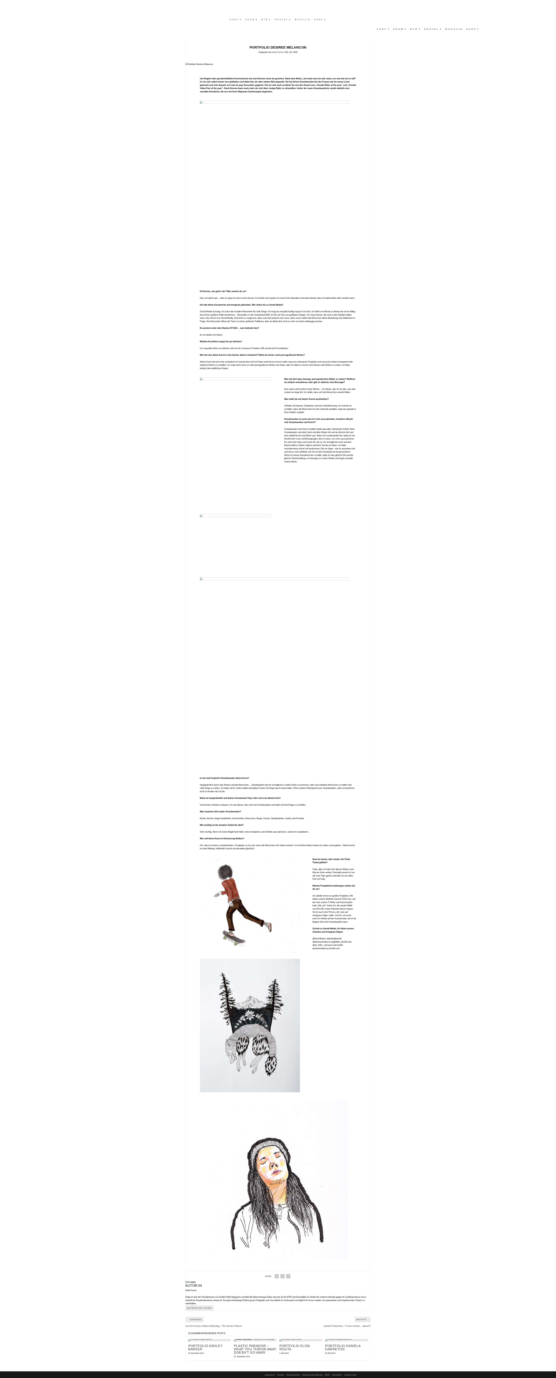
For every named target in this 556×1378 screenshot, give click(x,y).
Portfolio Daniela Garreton (343, 1347)
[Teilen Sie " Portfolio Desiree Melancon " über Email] (282, 1276)
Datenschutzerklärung (312, 1375)
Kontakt (280, 1375)
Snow (250, 20)
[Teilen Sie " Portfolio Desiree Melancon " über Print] (288, 1276)
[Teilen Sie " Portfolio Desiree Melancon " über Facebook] (277, 1276)
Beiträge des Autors (199, 1308)
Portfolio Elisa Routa (294, 1347)
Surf (234, 20)
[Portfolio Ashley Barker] (209, 1340)
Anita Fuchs (277, 52)
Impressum (270, 1375)
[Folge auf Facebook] (2, 3)
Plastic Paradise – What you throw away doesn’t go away (255, 1349)
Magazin (303, 20)
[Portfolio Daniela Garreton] (346, 1340)
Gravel (282, 20)
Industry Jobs (350, 1375)
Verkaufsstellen (293, 1375)
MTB (264, 20)
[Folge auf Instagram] (8, 3)
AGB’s (327, 1375)
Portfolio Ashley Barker (205, 1347)
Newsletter (337, 1375)
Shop (319, 20)
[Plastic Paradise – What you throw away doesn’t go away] (255, 1340)
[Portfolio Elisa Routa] (300, 1340)
